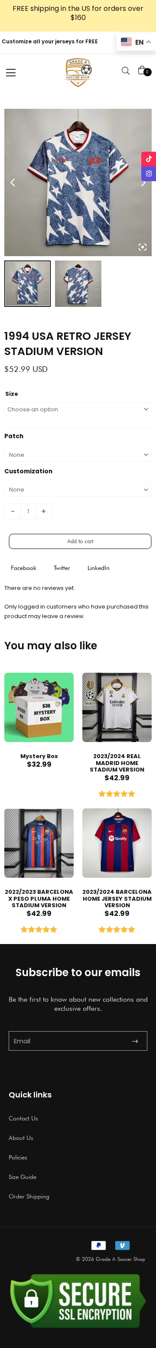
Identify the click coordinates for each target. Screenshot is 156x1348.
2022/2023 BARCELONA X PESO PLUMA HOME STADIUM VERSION (39, 898)
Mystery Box (39, 756)
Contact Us (23, 1118)
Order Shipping (29, 1196)
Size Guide (22, 1176)
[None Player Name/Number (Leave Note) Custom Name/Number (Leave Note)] (78, 490)
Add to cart (80, 541)
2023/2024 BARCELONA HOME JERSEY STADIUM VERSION (117, 898)
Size (11, 393)
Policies (18, 1157)
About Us (21, 1137)
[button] (23, 568)
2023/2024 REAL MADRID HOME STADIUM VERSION (117, 763)
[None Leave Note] (78, 455)
